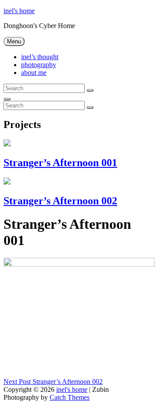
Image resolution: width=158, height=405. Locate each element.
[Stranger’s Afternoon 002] (7, 182)
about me (34, 72)
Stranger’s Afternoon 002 (60, 200)
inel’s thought (39, 56)
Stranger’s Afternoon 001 (60, 162)
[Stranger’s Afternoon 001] (7, 144)
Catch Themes (70, 397)
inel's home (19, 10)
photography (38, 64)
